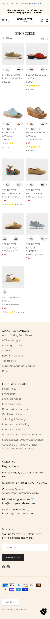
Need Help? (9, 388)
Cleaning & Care (11, 404)
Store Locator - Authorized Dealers (22, 439)
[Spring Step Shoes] (25, 20)
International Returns (15, 429)
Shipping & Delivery (14, 419)
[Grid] (42, 38)
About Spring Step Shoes (17, 335)
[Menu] (3, 20)
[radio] (7, 69)
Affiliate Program (12, 340)
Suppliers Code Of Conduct (18, 365)
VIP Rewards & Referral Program (21, 434)
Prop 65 (6, 371)
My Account (9, 393)
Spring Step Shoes (17, 609)
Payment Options (12, 355)
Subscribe (13, 557)
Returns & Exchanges (15, 409)
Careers (6, 350)
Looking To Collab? (13, 345)
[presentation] (23, 69)
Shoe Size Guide (11, 398)
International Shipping (15, 424)
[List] (46, 38)
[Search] (9, 20)
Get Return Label (12, 414)
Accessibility (9, 360)
